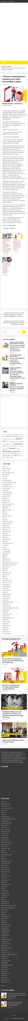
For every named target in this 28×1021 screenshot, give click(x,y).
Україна (4, 631)
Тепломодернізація (7, 617)
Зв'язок (4, 537)
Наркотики (21, 446)
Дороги (22, 342)
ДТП (4, 441)
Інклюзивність (6, 543)
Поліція (6, 451)
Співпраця (5, 610)
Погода (4, 588)
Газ (8, 439)
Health (4, 467)
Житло (4, 533)
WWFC (3, 434)
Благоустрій (13, 355)
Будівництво (5, 494)
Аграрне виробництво (8, 482)
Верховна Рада (18, 436)
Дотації (8, 441)
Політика (18, 448)
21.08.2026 (12, 392)
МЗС (10, 446)
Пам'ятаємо (13, 369)
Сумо (22, 455)
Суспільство (18, 103)
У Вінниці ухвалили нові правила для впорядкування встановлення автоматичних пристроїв (17, 244)
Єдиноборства (8, 434)
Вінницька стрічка (18, 1018)
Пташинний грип (5, 453)
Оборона (4, 574)
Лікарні (4, 446)
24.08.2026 (12, 352)
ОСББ (3, 576)
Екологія (4, 527)
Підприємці (5, 584)
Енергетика (5, 531)
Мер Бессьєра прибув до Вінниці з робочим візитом (17, 388)
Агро (19, 434)
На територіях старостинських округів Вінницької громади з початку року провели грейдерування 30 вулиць (14, 314)
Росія (20, 453)
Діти (3, 519)
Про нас (3, 986)
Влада (4, 514)
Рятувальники (6, 455)
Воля (3, 517)
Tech (3, 476)
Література (5, 553)
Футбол (3, 457)
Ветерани (23, 436)
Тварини (4, 616)
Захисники (18, 367)
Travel (3, 478)
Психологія (5, 598)
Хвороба (7, 457)
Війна (3, 508)
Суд (19, 455)
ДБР (15, 439)
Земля (3, 444)
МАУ (8, 446)
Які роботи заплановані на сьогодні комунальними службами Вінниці (11, 687)
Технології (5, 621)
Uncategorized (6, 480)
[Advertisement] (14, 45)
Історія (4, 545)
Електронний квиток (20, 441)
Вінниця (4, 103)
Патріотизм (5, 582)
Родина (4, 604)
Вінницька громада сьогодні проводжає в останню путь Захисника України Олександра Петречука (17, 374)
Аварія (16, 434)
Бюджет (12, 436)
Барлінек (7, 436)
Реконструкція (14, 343)
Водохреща (4, 439)
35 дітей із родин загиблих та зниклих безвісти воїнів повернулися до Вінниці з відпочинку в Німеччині (13, 322)
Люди (3, 555)
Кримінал (18, 444)
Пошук (24, 332)
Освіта (4, 578)
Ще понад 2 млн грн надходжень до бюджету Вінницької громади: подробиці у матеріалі (6, 268)
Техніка (4, 619)
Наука (4, 570)
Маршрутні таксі (15, 446)
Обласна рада (5, 448)
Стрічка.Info (4, 752)
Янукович (11, 457)
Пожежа (11, 448)
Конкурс (4, 549)
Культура (4, 551)
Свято (11, 455)
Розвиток (11, 103)
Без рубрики (5, 484)
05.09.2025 (5, 84)
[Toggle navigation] (3, 62)
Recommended (6, 472)
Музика (4, 568)
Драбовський (12, 441)
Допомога (5, 523)
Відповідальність (7, 504)
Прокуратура (15, 451)
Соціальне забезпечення (9, 608)
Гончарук (11, 439)
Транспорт (21, 343)
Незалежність (6, 572)
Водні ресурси (6, 516)
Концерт (11, 444)
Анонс (22, 434)
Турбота (4, 627)
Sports (4, 474)
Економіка (5, 529)
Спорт (15, 455)
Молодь (4, 567)
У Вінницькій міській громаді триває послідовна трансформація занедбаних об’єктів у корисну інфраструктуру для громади (6, 245)
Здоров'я (4, 539)
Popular (4, 470)
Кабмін (7, 444)
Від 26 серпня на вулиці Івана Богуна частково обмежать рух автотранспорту (12, 660)
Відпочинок (5, 506)
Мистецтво (5, 561)
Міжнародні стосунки (8, 565)
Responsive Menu (25, 1)
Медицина (5, 559)
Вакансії (4, 498)
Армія (3, 436)
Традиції (4, 623)
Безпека (12, 342)
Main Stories (5, 468)
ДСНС (19, 438)
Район (4, 600)
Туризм (4, 629)
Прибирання (5, 594)
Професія (4, 596)
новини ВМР (12, 225)
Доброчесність (6, 521)
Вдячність (5, 500)
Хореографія (5, 633)
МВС (3, 557)
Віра (3, 512)
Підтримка (13, 385)
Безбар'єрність (6, 486)
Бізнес (4, 490)
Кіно (3, 547)
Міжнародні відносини (16, 383)
